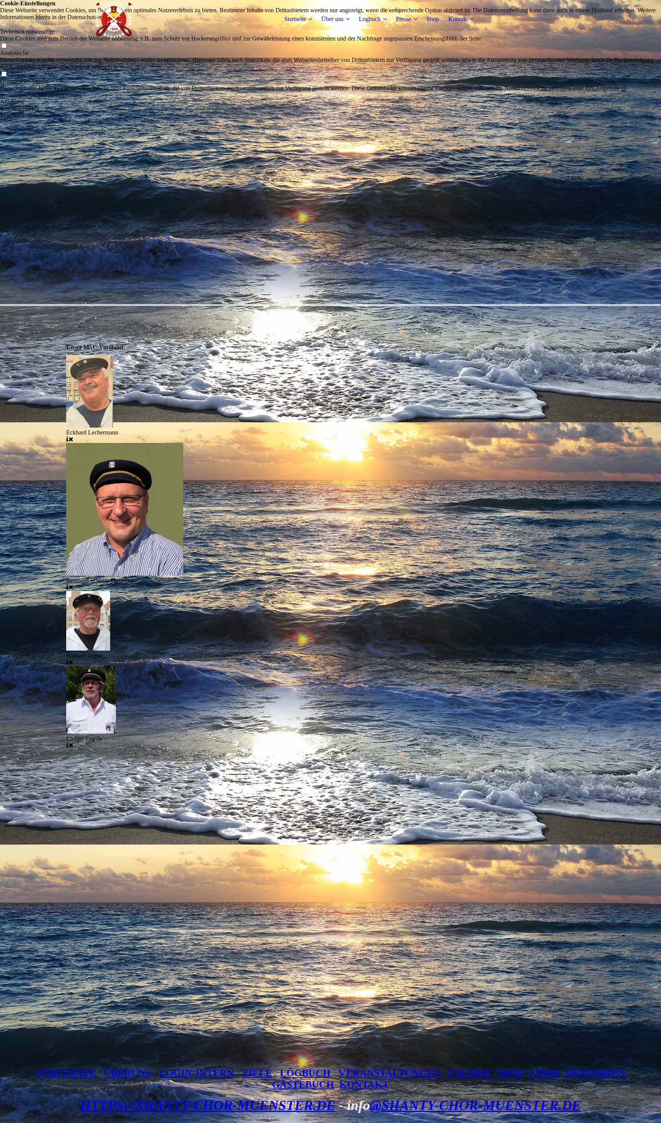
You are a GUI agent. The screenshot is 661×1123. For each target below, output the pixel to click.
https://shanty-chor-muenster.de (207, 1105)
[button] (330, 102)
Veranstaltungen (390, 1073)
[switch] (4, 46)
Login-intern (196, 1073)
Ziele (257, 1073)
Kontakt (458, 19)
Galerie (469, 1073)
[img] (114, 19)
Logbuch (370, 19)
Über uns (332, 19)
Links (544, 1073)
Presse (403, 19)
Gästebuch (303, 1084)
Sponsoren (595, 1073)
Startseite (295, 19)
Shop (433, 19)
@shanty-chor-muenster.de (475, 1105)
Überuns (127, 1073)
